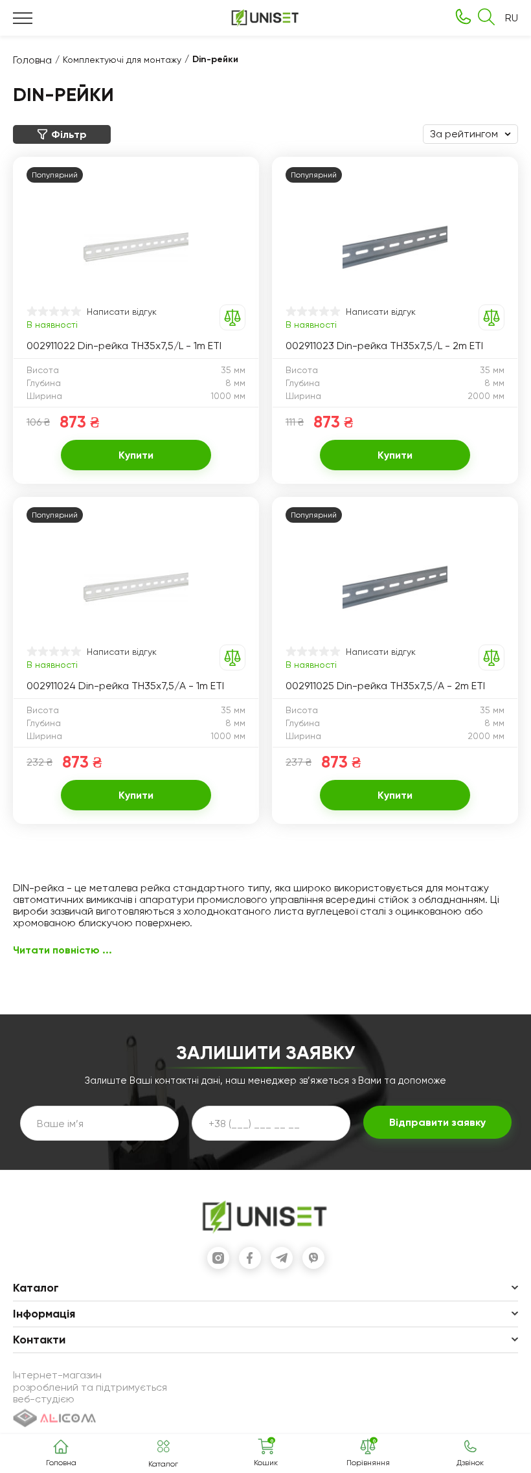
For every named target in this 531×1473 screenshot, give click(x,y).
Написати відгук (122, 311)
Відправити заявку (437, 1122)
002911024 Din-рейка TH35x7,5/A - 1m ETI (125, 686)
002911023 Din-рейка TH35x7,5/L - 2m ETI (384, 346)
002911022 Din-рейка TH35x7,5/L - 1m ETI (124, 346)
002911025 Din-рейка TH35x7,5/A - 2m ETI (385, 686)
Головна (32, 60)
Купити (136, 455)
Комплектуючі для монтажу (122, 59)
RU (511, 18)
